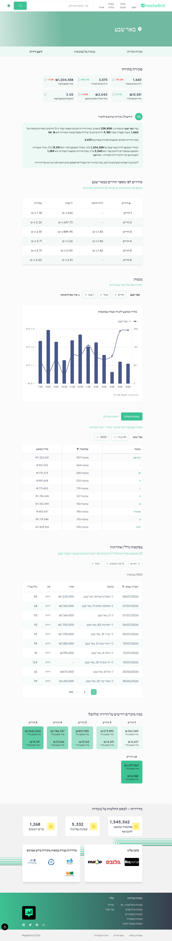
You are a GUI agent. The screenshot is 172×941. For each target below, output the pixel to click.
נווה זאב (137, 457)
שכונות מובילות (131, 416)
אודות (101, 7)
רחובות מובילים (111, 416)
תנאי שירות (119, 935)
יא (140, 472)
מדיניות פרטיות (101, 935)
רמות (138, 526)
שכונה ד (137, 511)
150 (71, 692)
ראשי (134, 7)
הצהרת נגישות (135, 935)
